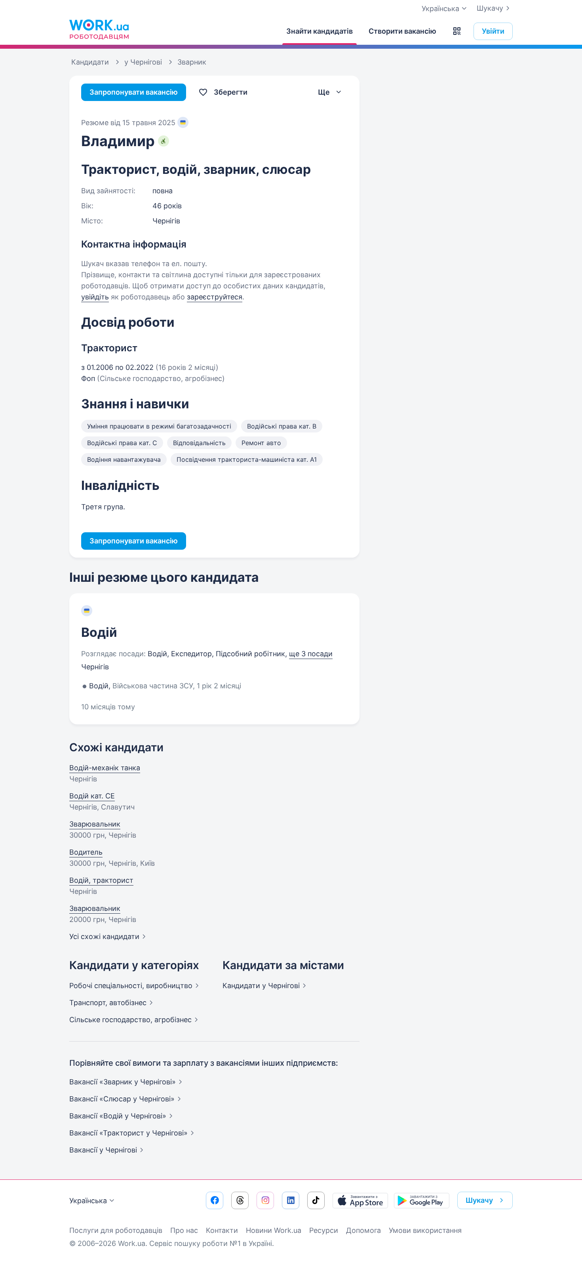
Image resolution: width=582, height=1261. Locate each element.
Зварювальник (94, 824)
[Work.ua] (99, 29)
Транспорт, (107, 1002)
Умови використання (425, 1230)
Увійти (493, 31)
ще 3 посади (311, 654)
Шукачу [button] (479, 1200)
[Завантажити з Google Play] (421, 1200)
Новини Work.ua (273, 1230)
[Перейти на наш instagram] (265, 1200)
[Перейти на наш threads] (240, 1200)
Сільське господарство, (130, 1019)
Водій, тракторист (101, 880)
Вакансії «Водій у (117, 1116)
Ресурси (323, 1230)
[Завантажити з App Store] (360, 1200)
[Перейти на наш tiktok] (316, 1200)
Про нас (184, 1230)
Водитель (86, 852)
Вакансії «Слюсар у (122, 1099)
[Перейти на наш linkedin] (290, 1200)
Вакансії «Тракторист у (128, 1133)
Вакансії (103, 1150)
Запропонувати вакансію (133, 92)
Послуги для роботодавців (115, 1230)
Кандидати (261, 985)
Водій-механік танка (104, 768)
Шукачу (490, 8)
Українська (88, 1200)
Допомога (363, 1230)
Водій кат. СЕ (92, 796)
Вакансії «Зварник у (122, 1082)
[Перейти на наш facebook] (214, 1200)
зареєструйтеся (214, 297)
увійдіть (95, 297)
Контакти (222, 1230)
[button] (457, 31)
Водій (99, 632)
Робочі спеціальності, (130, 985)
